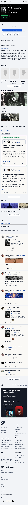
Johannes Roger (14, 140)
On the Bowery (17, 5)
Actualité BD (4, 462)
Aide (2, 477)
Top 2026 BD (4, 455)
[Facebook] (15, 385)
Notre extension (5, 475)
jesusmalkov (8, 307)
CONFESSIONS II (19, 457)
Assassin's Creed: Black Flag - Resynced (7, 445)
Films (8, 5)
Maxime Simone (9, 272)
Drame (11, 5)
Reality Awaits (18, 460)
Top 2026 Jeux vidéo (6, 440)
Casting (4, 65)
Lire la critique (6, 161)
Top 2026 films (5, 427)
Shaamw (7, 236)
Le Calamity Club (19, 442)
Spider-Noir (17, 429)
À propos (3, 470)
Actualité (3, 435)
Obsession (3, 430)
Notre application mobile (7, 472)
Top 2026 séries (18, 427)
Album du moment (19, 462)
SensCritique (3, 5)
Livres (17, 438)
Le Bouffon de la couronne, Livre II (19, 445)
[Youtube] (26, 385)
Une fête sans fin (5, 457)
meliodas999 (8, 354)
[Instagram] (18, 385)
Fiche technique (5, 48)
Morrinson (13, 169)
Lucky (16, 431)
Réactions (4, 221)
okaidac (7, 370)
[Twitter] (13, 385)
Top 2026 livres (18, 440)
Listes (3, 200)
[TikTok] (20, 385)
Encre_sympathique (10, 327)
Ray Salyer (4, 80)
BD (2, 452)
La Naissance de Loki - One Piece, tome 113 (7, 460)
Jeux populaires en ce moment (6, 449)
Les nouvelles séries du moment (20, 434)
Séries (17, 425)
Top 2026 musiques (19, 455)
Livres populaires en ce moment (20, 449)
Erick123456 (8, 362)
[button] (26, 2)
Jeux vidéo (5, 438)
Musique (18, 452)
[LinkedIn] (23, 385)
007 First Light (4, 442)
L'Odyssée (3, 432)
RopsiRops (7, 255)
